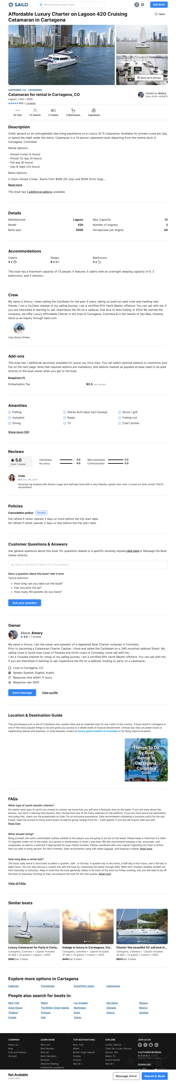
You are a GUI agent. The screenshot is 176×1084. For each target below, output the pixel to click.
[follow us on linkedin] (156, 1045)
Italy (43, 1017)
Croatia (12, 1017)
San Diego (112, 1002)
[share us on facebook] (145, 1045)
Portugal (45, 1012)
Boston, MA (111, 1052)
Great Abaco (15, 1007)
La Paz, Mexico (113, 1044)
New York (13, 1002)
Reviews (45, 1059)
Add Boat (159, 4)
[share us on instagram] (151, 1045)
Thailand (13, 1012)
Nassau (143, 1002)
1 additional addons (39, 192)
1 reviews (30, 103)
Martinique (80, 1007)
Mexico (143, 1007)
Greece (110, 1012)
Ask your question (25, 603)
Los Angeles (81, 1002)
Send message (22, 692)
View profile (50, 692)
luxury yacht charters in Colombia (98, 731)
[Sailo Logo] (18, 4)
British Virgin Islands (84, 1052)
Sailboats (13, 985)
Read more (15, 185)
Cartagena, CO (17, 90)
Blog (10, 1048)
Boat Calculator (49, 1056)
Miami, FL (110, 1056)
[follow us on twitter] (140, 1045)
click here (132, 551)
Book (155, 1076)
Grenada (111, 1007)
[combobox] (74, 4)
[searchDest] (40, 4)
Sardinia (143, 1012)
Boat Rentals (47, 1048)
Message (126, 1076)
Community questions (52, 1067)
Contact (12, 1056)
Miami (44, 1002)
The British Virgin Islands (55, 1007)
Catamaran (35, 90)
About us (13, 1044)
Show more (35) (18, 432)
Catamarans (113, 985)
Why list (45, 1052)
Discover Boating (50, 1063)
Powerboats (48, 985)
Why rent (45, 1044)
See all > (77, 1063)
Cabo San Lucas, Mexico (118, 1048)
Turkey (77, 1017)
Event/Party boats (84, 985)
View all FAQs (17, 883)
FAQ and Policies (17, 1052)
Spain (77, 1012)
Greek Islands (112, 1059)
